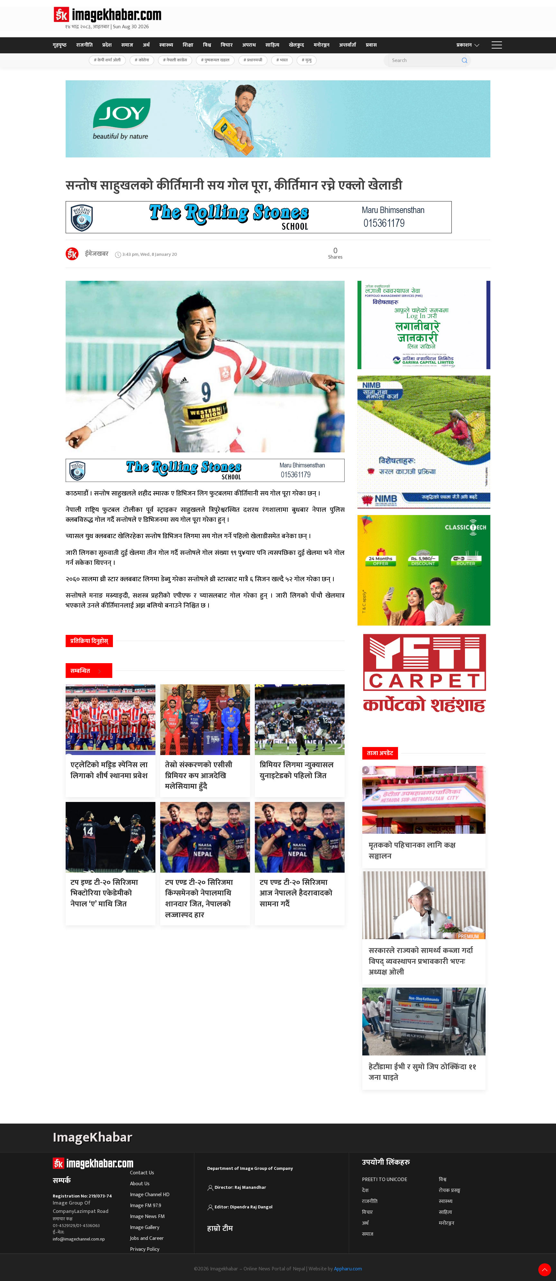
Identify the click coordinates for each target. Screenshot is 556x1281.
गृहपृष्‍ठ (60, 45)
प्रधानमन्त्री (254, 60)
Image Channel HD (150, 1194)
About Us (140, 1183)
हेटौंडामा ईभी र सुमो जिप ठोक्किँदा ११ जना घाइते (422, 1072)
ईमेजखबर (96, 253)
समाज (127, 45)
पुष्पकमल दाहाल (217, 60)
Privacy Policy (144, 1249)
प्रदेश (107, 45)
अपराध (249, 45)
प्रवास (371, 45)
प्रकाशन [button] (464, 45)
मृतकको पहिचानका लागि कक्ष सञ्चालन (412, 851)
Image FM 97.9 (145, 1205)
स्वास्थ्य (166, 45)
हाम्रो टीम (220, 1228)
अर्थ (146, 45)
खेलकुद (296, 45)
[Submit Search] (464, 60)
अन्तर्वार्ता (347, 45)
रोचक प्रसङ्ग (449, 1190)
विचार (227, 45)
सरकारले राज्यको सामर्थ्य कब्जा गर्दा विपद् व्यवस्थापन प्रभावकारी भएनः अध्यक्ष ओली (421, 961)
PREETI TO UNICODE (384, 1179)
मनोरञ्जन (321, 45)
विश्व (207, 45)
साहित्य (272, 45)
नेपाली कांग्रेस (177, 60)
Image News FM (147, 1216)
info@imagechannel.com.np (79, 1239)
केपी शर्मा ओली (109, 60)
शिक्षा (188, 45)
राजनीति (84, 45)
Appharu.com (348, 1269)
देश (365, 1190)
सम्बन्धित (80, 671)
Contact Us (142, 1173)
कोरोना (144, 60)
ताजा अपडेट (380, 753)
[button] (496, 45)
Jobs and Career (147, 1238)
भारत (284, 60)
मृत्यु (308, 60)
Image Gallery (144, 1227)
